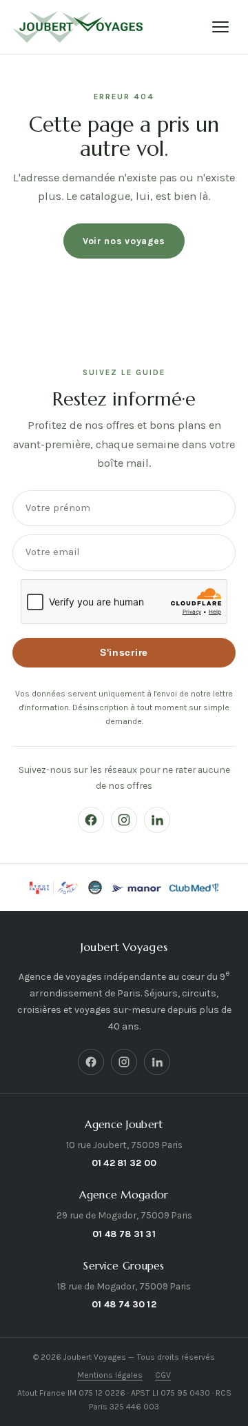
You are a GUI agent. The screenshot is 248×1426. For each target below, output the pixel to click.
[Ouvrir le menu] (220, 27)
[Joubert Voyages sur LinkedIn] (157, 820)
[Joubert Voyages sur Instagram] (124, 820)
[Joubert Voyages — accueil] (77, 27)
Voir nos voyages (124, 240)
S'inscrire (124, 652)
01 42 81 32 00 (124, 1162)
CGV (163, 1375)
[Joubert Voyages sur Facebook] (91, 820)
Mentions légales (110, 1375)
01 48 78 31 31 (124, 1233)
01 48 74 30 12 (124, 1303)
